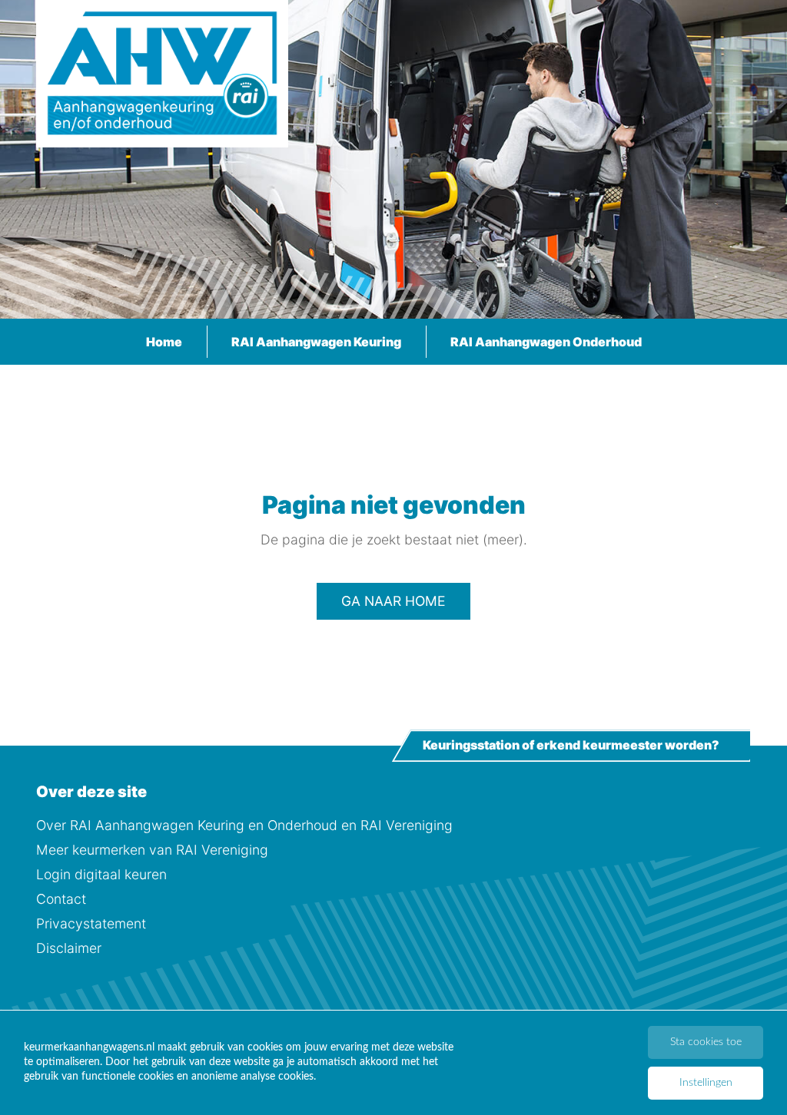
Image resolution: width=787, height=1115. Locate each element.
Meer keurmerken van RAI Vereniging (152, 850)
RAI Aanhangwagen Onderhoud (546, 341)
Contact (61, 899)
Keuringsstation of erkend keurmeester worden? (571, 745)
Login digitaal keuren (101, 874)
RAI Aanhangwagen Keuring (316, 341)
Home (164, 341)
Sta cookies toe (706, 1042)
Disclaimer (68, 948)
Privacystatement (91, 923)
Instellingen (705, 1082)
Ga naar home (393, 601)
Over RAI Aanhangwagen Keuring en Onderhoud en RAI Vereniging (244, 825)
